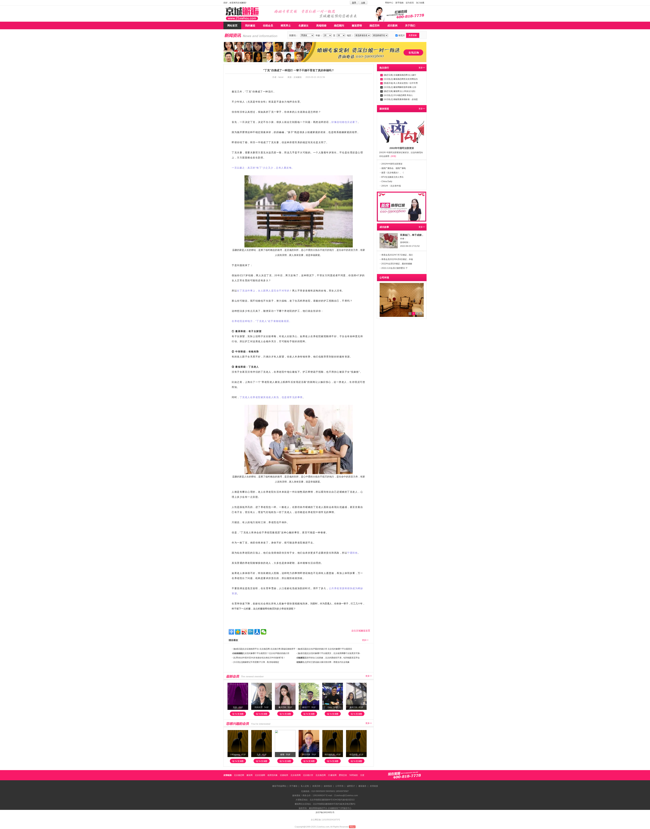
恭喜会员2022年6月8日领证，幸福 (397, 259)
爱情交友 (343, 775)
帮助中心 (389, 3)
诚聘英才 (351, 786)
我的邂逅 (250, 25)
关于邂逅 (293, 786)
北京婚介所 (308, 775)
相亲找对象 (272, 775)
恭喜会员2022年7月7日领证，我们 (397, 255)
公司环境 (339, 786)
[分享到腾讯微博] (250, 632)
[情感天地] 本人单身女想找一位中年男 (401, 83)
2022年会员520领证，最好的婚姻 (396, 264)
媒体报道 (328, 786)
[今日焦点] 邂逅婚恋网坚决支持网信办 (401, 79)
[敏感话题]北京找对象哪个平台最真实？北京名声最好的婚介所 (261, 653)
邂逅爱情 (357, 25)
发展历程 (316, 786)
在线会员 (268, 25)
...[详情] (392, 156)
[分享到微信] (263, 632)
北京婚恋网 (239, 775)
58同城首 (353, 775)
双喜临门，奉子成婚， (412, 235)
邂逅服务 (362, 786)
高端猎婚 (321, 25)
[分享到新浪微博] (244, 632)
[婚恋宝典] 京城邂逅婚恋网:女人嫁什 (400, 75)
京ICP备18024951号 (325, 812)
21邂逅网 (332, 775)
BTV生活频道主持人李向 (392, 177)
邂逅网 (249, 775)
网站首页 (232, 25)
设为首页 (410, 3)
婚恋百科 (375, 25)
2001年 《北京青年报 (391, 186)
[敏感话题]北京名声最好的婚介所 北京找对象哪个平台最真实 (325, 649)
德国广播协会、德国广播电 (393, 168)
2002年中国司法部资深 (391, 164)
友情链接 (374, 786)
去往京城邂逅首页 (360, 630)
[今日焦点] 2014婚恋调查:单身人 (398, 95)
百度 (362, 775)
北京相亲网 (295, 775)
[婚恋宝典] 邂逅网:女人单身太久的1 (399, 91)
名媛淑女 (303, 25)
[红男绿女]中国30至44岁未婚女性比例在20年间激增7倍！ (259, 658)
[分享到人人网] (257, 632)
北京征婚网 (260, 775)
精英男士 (286, 25)
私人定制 (305, 786)
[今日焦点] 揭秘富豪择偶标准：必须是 (401, 99)
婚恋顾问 (339, 25)
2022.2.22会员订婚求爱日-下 (394, 268)
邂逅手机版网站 (279, 786)
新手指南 (399, 3)
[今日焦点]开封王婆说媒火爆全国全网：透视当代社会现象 (324, 662)
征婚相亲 (284, 775)
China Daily (386, 181)
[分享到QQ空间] (238, 632)
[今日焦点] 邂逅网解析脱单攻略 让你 (400, 87)
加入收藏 (420, 3)
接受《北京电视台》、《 (392, 172)
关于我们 (410, 25)
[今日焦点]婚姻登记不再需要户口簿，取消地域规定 (256, 662)
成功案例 (392, 25)
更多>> (365, 640)
